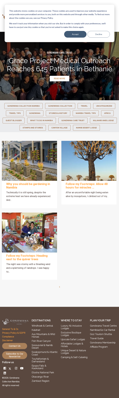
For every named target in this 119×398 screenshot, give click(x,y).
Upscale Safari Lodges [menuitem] (73, 339)
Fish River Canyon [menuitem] (41, 341)
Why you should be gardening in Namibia (28, 185)
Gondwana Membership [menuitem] (103, 342)
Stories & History (58, 113)
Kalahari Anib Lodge (103, 121)
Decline (98, 34)
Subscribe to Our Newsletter (14, 355)
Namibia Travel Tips (86, 113)
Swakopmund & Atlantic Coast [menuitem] (45, 353)
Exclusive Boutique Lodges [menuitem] (71, 334)
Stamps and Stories (33, 128)
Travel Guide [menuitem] (96, 338)
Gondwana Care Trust (72, 121)
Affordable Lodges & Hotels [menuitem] (72, 345)
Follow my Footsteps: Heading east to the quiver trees (27, 257)
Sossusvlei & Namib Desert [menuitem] (42, 346)
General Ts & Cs (10, 329)
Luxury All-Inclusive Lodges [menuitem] (71, 327)
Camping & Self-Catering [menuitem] (74, 357)
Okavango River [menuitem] (40, 376)
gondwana (34, 113)
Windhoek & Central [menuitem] (42, 326)
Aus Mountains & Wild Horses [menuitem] (43, 335)
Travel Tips (15, 113)
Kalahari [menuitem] (36, 330)
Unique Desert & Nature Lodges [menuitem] (73, 351)
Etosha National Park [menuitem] (43, 372)
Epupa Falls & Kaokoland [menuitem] (39, 367)
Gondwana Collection (60, 106)
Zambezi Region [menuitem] (40, 381)
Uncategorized (104, 106)
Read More (29, 161)
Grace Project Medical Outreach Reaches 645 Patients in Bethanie (59, 65)
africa (107, 113)
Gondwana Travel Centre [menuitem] (103, 326)
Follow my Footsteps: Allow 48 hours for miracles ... (87, 185)
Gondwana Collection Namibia (23, 106)
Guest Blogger (14, 121)
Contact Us (14, 346)
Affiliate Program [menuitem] (99, 347)
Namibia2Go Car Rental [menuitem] (102, 330)
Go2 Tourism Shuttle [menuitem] (101, 334)
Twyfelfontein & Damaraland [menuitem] (40, 360)
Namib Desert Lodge (86, 128)
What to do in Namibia (41, 121)
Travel (84, 106)
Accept (75, 34)
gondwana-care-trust (59, 52)
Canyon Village (59, 128)
